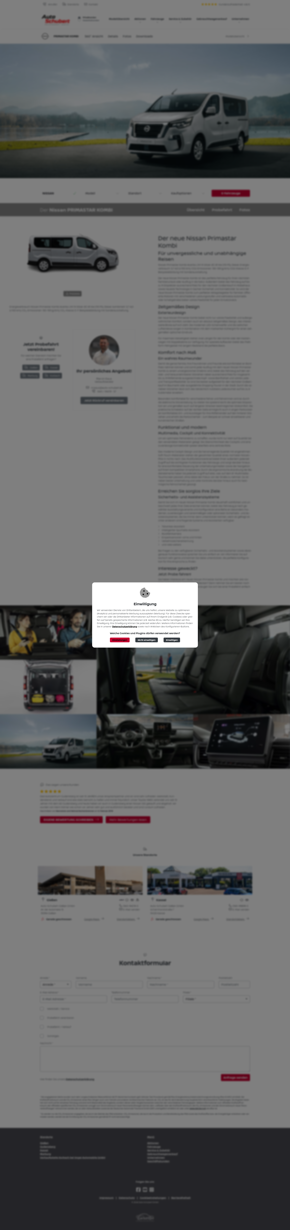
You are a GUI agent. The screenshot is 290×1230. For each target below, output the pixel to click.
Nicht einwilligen (146, 640)
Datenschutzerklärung (124, 626)
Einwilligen (172, 640)
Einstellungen (119, 640)
